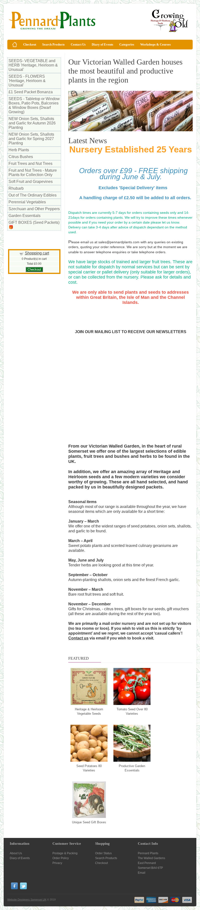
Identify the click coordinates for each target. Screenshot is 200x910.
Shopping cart (37, 253)
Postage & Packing (65, 853)
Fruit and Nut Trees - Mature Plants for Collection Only (33, 172)
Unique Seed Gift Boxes (89, 822)
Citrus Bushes (21, 157)
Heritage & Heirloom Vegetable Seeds (89, 711)
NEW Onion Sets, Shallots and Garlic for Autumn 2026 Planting (32, 123)
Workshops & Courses (155, 44)
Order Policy (60, 858)
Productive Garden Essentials (132, 768)
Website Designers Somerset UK (26, 899)
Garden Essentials (24, 216)
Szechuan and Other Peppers (34, 209)
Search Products (53, 44)
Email (141, 872)
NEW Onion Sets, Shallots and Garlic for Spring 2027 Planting (31, 138)
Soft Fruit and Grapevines (31, 181)
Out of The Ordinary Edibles (33, 195)
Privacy (57, 863)
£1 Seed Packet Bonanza (31, 92)
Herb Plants (19, 150)
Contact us (78, 638)
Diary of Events (102, 44)
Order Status (103, 853)
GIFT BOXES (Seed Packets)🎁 (34, 224)
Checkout (29, 44)
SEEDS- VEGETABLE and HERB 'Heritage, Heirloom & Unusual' (33, 65)
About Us (16, 853)
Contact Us (78, 44)
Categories (126, 44)
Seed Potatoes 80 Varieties (89, 768)
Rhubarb (16, 188)
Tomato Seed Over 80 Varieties (132, 711)
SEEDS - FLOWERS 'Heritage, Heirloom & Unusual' (27, 80)
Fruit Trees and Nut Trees (30, 163)
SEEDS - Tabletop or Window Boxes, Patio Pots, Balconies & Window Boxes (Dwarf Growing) (34, 105)
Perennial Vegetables (27, 202)
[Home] (15, 44)
